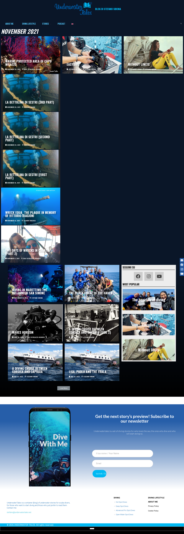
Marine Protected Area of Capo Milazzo (28, 63)
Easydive (73, 64)
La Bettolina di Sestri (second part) (27, 138)
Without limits (139, 64)
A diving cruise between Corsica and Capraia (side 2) (90, 331)
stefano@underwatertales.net (19, 512)
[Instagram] (148, 276)
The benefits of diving (148, 299)
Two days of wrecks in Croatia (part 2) (27, 252)
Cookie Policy (153, 511)
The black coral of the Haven (90, 293)
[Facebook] (138, 276)
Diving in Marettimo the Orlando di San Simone (29, 291)
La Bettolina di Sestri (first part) (26, 176)
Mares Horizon (22, 332)
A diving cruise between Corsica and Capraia (29, 370)
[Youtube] (159, 276)
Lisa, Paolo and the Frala (87, 371)
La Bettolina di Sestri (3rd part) (29, 102)
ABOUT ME (153, 502)
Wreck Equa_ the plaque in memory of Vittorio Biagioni (30, 214)
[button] (63, 388)
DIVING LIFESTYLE (156, 498)
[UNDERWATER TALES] (73, 8)
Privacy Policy (153, 506)
